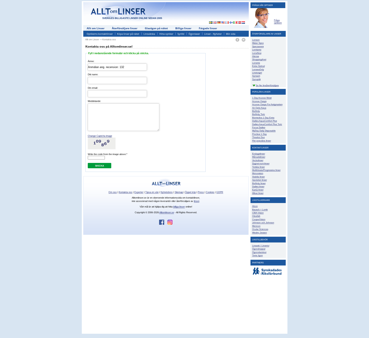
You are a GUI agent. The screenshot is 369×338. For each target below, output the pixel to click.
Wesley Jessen (259, 232)
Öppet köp (190, 192)
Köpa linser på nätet (128, 33)
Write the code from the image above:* (107, 154)
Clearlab (256, 216)
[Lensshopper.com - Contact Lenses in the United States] (223, 22)
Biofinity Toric (258, 114)
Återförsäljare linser (124, 28)
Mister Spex (258, 43)
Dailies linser (258, 186)
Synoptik (256, 79)
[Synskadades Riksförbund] (267, 275)
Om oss (112, 192)
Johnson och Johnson (263, 222)
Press (201, 192)
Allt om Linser (95, 28)
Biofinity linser (259, 183)
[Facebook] (237, 40)
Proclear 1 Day (259, 134)
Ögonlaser (194, 33)
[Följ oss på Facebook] (163, 224)
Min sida (230, 33)
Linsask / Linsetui (260, 245)
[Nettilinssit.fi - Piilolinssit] (231, 22)
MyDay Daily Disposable (264, 130)
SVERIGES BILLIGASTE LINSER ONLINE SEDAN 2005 (132, 18)
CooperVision (258, 219)
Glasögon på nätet (156, 28)
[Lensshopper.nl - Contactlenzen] (243, 22)
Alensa (255, 56)
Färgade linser (208, 28)
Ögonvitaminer (259, 252)
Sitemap (179, 192)
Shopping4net (259, 59)
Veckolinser (257, 160)
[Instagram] (244, 40)
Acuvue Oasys (259, 101)
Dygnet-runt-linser (260, 163)
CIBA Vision (258, 213)
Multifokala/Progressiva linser (266, 170)
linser (196, 201)
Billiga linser (183, 28)
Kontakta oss (125, 192)
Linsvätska (149, 33)
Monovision (257, 173)
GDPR (219, 192)
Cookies (210, 192)
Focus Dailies (258, 127)
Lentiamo (256, 49)
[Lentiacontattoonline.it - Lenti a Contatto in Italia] (235, 22)
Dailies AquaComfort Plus (264, 121)
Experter (138, 192)
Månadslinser (258, 157)
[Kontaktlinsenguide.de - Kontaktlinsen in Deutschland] (219, 22)
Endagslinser (258, 153)
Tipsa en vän (152, 192)
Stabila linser (258, 177)
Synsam (256, 76)
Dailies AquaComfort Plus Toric (267, 124)
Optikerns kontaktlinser (100, 33)
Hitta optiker (166, 33)
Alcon (255, 206)
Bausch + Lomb (260, 209)
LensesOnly (258, 69)
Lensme (256, 63)
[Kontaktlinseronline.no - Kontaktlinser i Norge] (239, 22)
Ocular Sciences (260, 229)
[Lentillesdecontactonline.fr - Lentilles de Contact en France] (227, 22)
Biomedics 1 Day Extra (263, 117)
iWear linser (258, 193)
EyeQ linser (258, 190)
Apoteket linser (259, 180)
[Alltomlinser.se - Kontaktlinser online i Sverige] (209, 22)
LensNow (256, 53)
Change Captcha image (100, 136)
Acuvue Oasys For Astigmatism (267, 104)
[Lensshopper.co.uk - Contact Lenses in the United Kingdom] (215, 22)
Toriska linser (258, 167)
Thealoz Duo (258, 137)
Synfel (180, 33)
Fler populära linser (261, 140)
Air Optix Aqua (259, 108)
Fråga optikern (278, 21)
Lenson (256, 40)
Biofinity (256, 111)
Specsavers (258, 46)
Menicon (256, 226)
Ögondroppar (258, 249)
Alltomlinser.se (166, 212)
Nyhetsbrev (167, 192)
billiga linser (179, 206)
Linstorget (257, 72)
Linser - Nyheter (213, 33)
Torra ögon (257, 255)
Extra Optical (258, 66)
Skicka (99, 165)
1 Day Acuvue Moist (262, 98)
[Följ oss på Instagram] (170, 224)
